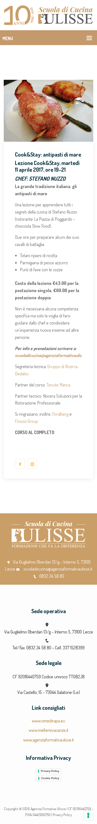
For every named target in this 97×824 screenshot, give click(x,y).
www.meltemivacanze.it (48, 730)
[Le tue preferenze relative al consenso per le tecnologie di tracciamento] (88, 815)
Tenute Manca (58, 384)
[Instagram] (32, 464)
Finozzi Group (26, 421)
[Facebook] (20, 464)
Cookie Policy (50, 778)
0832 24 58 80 (51, 576)
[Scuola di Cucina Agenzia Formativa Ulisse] (48, 14)
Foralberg (60, 414)
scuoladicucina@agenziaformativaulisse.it (52, 355)
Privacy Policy (50, 771)
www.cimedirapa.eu (48, 720)
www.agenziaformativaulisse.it (48, 739)
